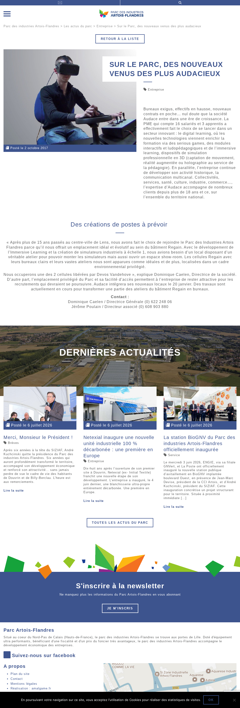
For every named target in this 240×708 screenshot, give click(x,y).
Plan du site (20, 674)
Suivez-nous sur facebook (43, 655)
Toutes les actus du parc (120, 522)
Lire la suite (14, 490)
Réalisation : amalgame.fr (31, 688)
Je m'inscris (120, 608)
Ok (211, 700)
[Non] (234, 700)
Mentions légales (24, 683)
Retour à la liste (120, 39)
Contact (17, 679)
